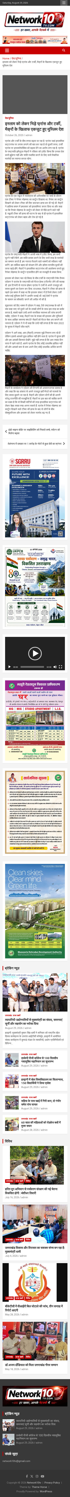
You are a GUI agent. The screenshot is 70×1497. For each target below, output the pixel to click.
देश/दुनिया (9, 118)
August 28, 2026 (30, 1130)
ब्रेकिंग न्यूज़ (12, 968)
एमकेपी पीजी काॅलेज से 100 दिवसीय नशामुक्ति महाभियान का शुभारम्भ (39, 1059)
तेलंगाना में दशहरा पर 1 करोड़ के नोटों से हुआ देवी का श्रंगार (35, 443)
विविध (8, 1141)
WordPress (46, 1491)
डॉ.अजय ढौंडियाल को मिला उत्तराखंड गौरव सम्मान (31, 1365)
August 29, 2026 (14, 1028)
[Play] (9, 667)
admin (28, 135)
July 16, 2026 (12, 1197)
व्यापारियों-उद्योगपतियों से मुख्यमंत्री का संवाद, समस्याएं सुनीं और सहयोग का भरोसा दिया (37, 1422)
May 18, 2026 (12, 1369)
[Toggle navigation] (7, 50)
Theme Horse (39, 1487)
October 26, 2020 (14, 135)
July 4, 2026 (11, 1256)
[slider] (32, 667)
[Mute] (55, 667)
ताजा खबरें (16, 1015)
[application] (35, 653)
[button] (35, 653)
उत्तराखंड (8, 1015)
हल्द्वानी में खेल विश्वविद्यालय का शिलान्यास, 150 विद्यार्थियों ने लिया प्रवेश (42, 1081)
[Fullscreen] (60, 667)
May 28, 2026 (12, 1314)
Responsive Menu (63, 3)
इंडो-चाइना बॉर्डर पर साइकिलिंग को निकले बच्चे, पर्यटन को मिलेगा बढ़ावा (34, 431)
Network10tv (34, 1482)
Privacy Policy (52, 1482)
